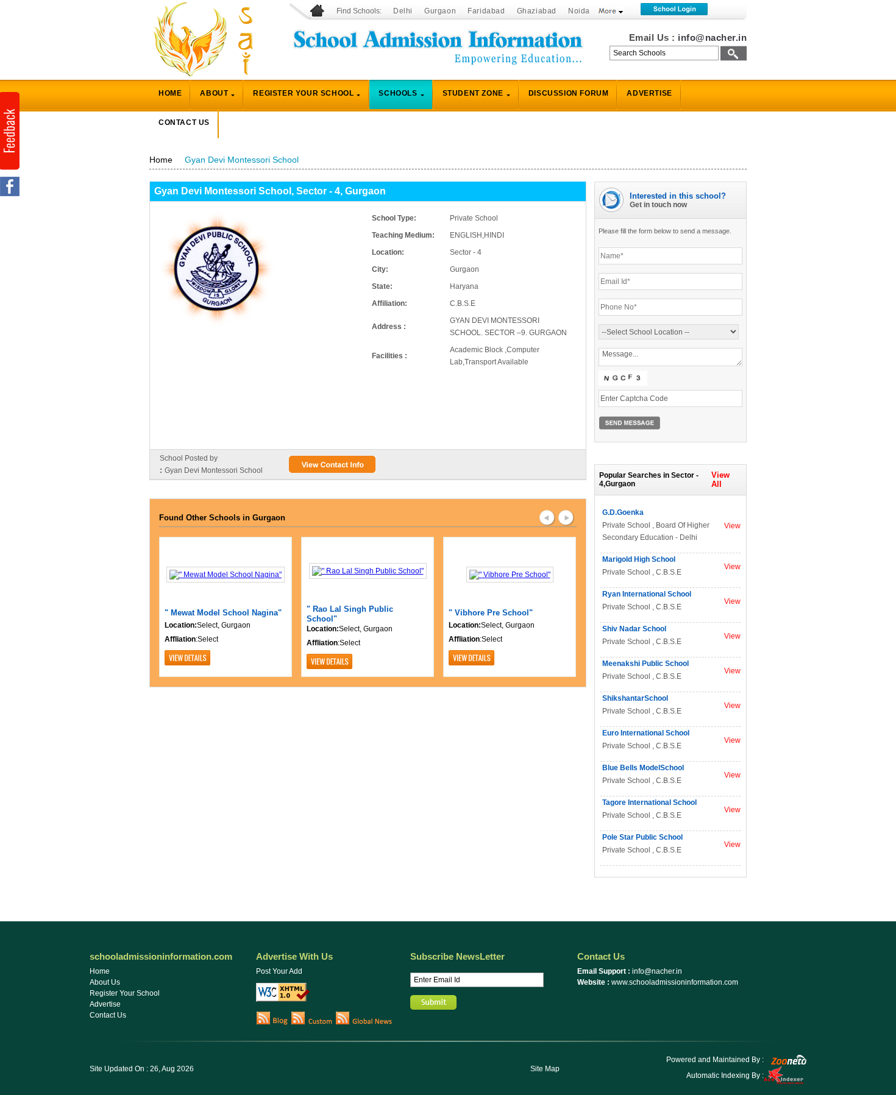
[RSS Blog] (272, 1022)
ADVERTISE (649, 93)
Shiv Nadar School (634, 629)
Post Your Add (279, 971)
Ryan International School (646, 594)
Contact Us (108, 1015)
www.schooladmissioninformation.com (674, 982)
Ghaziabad (536, 11)
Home (160, 160)
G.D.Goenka (623, 512)
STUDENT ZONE (473, 93)
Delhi (403, 11)
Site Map (545, 1069)
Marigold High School (638, 559)
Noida (579, 11)
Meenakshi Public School (645, 663)
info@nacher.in (712, 37)
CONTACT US (184, 122)
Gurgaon (440, 11)
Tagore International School (649, 802)
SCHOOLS (398, 93)
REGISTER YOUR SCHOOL (303, 93)
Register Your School (125, 993)
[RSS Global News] (364, 1022)
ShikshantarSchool (635, 698)
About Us (105, 982)
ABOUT (214, 93)
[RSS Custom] (312, 1022)
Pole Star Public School (642, 837)
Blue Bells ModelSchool (643, 768)
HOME (170, 93)
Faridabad (486, 11)
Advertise (105, 1004)
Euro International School (645, 733)
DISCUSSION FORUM (568, 93)
